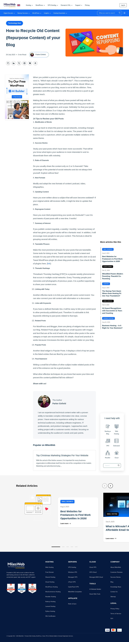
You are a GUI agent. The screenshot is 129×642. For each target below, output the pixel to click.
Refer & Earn (72, 604)
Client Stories (107, 266)
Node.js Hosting (50, 601)
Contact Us (114, 591)
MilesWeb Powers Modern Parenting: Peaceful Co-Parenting (112, 276)
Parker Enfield (40, 54)
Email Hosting (112, 514)
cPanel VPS (72, 582)
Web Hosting (49, 567)
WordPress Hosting (51, 587)
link (48, 263)
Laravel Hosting (50, 606)
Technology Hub (14, 23)
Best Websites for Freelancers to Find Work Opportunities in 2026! (112, 259)
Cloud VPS (92, 567)
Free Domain (49, 572)
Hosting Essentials (59, 13)
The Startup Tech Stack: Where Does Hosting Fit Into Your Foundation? (111, 293)
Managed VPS (72, 577)
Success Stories (115, 577)
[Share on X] (19, 63)
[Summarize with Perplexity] (35, 63)
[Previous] (104, 485)
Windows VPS (72, 572)
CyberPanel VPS (73, 587)
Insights (46, 13)
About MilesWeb (115, 567)
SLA (111, 618)
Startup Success (22, 13)
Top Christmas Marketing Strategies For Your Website (62, 455)
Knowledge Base (115, 587)
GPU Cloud (93, 572)
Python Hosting (50, 611)
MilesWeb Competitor (75, 591)
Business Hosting (108, 318)
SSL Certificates (50, 616)
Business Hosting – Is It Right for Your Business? (112, 327)
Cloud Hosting (49, 582)
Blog (111, 582)
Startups (106, 283)
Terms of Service (115, 613)
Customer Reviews (116, 572)
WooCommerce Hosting (53, 591)
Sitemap (113, 596)
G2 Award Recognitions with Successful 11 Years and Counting (112, 310)
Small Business (107, 249)
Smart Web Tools (94, 594)
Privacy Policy (114, 608)
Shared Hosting (50, 577)
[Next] (110, 485)
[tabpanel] (59, 517)
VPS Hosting (72, 567)
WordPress (35, 13)
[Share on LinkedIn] (13, 63)
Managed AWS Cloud (96, 577)
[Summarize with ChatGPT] (24, 63)
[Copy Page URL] (8, 63)
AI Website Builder (95, 589)
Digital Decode (8, 13)
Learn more (64, 523)
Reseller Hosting (50, 596)
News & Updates (107, 301)
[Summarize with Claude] (30, 63)
